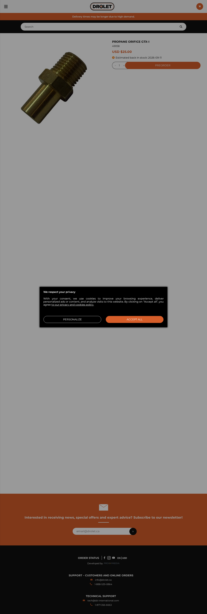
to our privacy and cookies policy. (72, 304)
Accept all (134, 319)
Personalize (72, 319)
